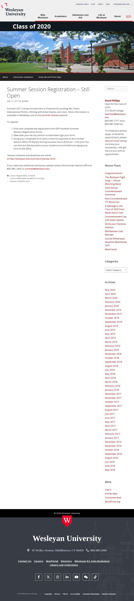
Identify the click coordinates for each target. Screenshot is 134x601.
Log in (108, 489)
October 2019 (112, 317)
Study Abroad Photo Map (49, 77)
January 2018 (112, 389)
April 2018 (110, 377)
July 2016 (110, 461)
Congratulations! (113, 173)
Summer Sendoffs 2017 (20, 181)
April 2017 (110, 425)
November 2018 (113, 353)
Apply (100, 4)
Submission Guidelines (23, 77)
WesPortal (52, 561)
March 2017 (111, 429)
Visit (93, 4)
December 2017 (113, 393)
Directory (66, 561)
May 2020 (110, 289)
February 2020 (112, 301)
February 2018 (112, 385)
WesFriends (111, 249)
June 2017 (110, 417)
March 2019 (111, 341)
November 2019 (113, 313)
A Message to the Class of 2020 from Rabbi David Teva (114, 209)
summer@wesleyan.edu (37, 168)
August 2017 (111, 409)
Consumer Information (91, 594)
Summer (31, 175)
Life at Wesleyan (101, 16)
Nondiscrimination (109, 594)
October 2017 (112, 401)
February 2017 (112, 433)
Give (108, 4)
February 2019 (112, 345)
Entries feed (111, 493)
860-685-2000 (99, 550)
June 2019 (110, 329)
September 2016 (113, 453)
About (117, 16)
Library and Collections (64, 565)
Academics (61, 16)
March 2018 (111, 381)
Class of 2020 (32, 26)
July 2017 (110, 413)
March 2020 (111, 297)
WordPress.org (112, 501)
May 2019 (110, 333)
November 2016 (113, 445)
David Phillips (112, 100)
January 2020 (112, 305)
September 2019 (113, 321)
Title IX (65, 594)
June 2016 (110, 465)
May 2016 (110, 469)
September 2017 (113, 405)
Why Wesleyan (43, 16)
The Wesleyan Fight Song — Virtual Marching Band (115, 180)
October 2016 (112, 449)
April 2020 (110, 293)
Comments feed (113, 497)
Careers (38, 561)
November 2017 (113, 397)
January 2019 (112, 349)
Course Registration (18, 175)
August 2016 (111, 457)
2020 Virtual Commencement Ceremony (113, 191)
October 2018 (112, 357)
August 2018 (111, 365)
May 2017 (110, 421)
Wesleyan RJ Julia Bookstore (92, 561)
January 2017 (112, 437)
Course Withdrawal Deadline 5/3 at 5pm (27, 178)
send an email (112, 140)
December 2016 (113, 441)
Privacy (57, 594)
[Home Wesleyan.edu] (67, 521)
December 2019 (113, 309)
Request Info (82, 4)
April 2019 (110, 337)
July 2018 (110, 369)
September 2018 (113, 361)
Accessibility (75, 594)
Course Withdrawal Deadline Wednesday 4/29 (116, 242)
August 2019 (111, 325)
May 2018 (110, 373)
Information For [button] (122, 4)
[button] (128, 16)
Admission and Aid (80, 16)
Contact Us (24, 561)
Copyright (48, 594)
